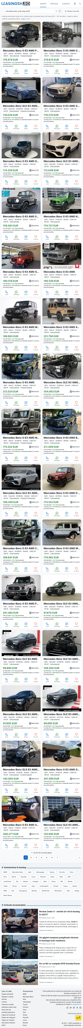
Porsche (25, 1007)
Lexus (25, 1020)
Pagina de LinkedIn (8, 1020)
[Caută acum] (59, 11)
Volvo (24, 1009)
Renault (25, 1023)
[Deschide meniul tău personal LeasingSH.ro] (75, 4)
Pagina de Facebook (8, 1015)
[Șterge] (56, 11)
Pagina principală (7, 994)
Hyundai (25, 1017)
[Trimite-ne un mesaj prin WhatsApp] (67, 1008)
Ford (24, 1012)
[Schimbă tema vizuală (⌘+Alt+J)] (80, 4)
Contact (4, 1002)
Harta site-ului (6, 1009)
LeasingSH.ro (76, 1023)
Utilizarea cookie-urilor (9, 1007)
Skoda (25, 1015)
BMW (24, 994)
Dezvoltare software (8, 1023)
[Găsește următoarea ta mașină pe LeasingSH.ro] (16, 3)
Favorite (35, 73)
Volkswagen (27, 1002)
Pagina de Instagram (8, 1017)
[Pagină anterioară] (4, 857)
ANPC (4, 1025)
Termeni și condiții (7, 1004)
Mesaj (26, 73)
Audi (24, 999)
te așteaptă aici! (76, 1004)
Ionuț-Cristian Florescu (78, 1018)
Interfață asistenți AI (8, 1012)
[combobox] (32, 11)
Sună (6, 73)
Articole (4, 999)
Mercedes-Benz (28, 997)
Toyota (25, 1004)
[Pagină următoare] (79, 857)
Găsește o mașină (7, 997)
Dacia (25, 1025)
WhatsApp (16, 73)
